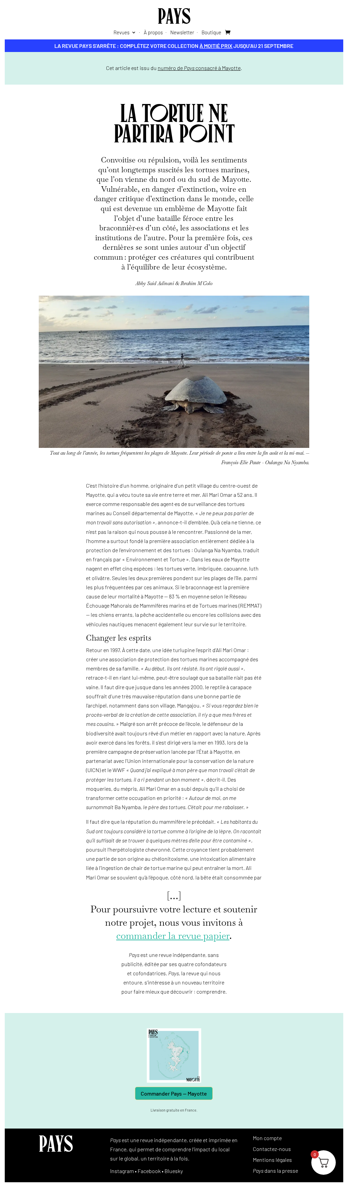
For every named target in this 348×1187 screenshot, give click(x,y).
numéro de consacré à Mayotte (199, 68)
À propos (153, 32)
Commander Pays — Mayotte (174, 1093)
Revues (121, 32)
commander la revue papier (172, 935)
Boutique (211, 32)
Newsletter (182, 32)
